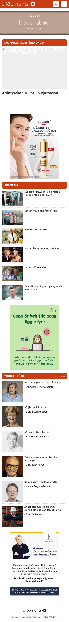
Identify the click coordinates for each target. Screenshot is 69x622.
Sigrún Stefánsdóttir (36, 411)
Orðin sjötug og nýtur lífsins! (41, 210)
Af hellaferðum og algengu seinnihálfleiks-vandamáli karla (42, 508)
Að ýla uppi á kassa (35, 407)
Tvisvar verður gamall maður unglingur (41, 458)
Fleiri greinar (59, 376)
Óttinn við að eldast (35, 267)
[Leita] (56, 4)
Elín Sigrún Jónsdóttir (37, 436)
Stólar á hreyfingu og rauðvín (41, 248)
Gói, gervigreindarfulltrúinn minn (43, 382)
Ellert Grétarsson (35, 514)
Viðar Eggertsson (35, 464)
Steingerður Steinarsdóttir (39, 386)
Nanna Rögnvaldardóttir (38, 486)
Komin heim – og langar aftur (41, 481)
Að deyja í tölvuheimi (36, 432)
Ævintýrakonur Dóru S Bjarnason (30, 92)
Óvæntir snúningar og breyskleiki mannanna (43, 288)
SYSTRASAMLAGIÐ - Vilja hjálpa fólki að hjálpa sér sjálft (42, 193)
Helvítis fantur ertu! (35, 229)
